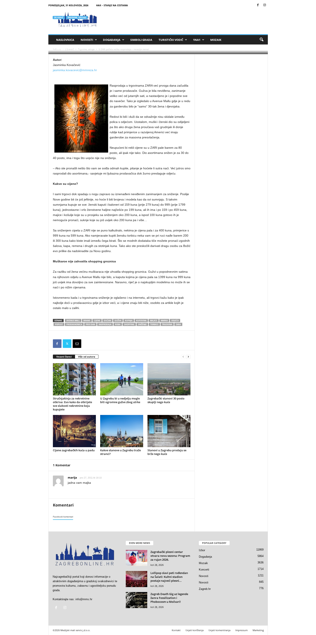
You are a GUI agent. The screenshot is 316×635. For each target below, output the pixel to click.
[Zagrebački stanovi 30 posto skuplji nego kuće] (168, 379)
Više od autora (86, 356)
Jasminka (61, 48)
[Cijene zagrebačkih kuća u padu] (74, 431)
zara (178, 324)
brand (86, 320)
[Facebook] (258, 5)
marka (164, 320)
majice (153, 320)
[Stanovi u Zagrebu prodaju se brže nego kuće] (168, 431)
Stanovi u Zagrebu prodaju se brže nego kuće (166, 452)
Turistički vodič (171, 40)
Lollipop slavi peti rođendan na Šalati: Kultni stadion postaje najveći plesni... (169, 577)
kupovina (141, 320)
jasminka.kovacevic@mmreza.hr (75, 70)
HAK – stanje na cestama (112, 5)
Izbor (202, 550)
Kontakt (176, 630)
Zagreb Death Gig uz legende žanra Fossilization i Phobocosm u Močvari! (169, 598)
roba (117, 324)
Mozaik (215, 40)
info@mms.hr (83, 599)
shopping (129, 324)
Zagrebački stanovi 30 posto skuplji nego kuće (165, 400)
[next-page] (188, 357)
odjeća (175, 320)
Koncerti (204, 569)
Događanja (111, 40)
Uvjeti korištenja (195, 630)
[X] (67, 343)
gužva (118, 320)
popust (59, 324)
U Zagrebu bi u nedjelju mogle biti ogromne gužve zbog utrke (120, 400)
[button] (261, 39)
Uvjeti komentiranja (219, 630)
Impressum (241, 630)
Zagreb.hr (205, 589)
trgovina (167, 324)
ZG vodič (58, 17)
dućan (107, 320)
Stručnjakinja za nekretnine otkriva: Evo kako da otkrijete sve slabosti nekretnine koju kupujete (72, 403)
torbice (154, 324)
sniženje (142, 324)
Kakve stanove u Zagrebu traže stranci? (120, 452)
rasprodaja (105, 324)
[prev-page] (183, 357)
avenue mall (73, 320)
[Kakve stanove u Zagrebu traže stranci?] (121, 431)
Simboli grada (141, 40)
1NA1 (196, 40)
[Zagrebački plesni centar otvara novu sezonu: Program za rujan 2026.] (136, 558)
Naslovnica (65, 40)
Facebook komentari (63, 517)
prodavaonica (74, 324)
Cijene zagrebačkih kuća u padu (74, 450)
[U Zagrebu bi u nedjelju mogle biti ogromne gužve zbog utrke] (121, 379)
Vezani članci (64, 356)
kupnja (128, 320)
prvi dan (90, 324)
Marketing (258, 630)
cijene (97, 320)
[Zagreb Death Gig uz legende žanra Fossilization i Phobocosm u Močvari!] (136, 600)
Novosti (87, 40)
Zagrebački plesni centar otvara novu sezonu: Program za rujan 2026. (170, 556)
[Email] (77, 343)
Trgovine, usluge (76, 17)
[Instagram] (264, 5)
